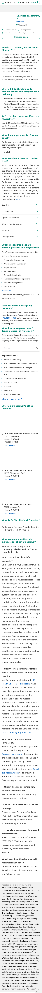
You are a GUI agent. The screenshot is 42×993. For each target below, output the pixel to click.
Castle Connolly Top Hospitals (16, 732)
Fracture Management (13, 282)
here (18, 199)
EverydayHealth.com (12, 754)
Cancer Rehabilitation (13, 275)
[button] (38, 2)
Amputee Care (10, 267)
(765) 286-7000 (21, 37)
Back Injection (10, 271)
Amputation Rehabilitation (15, 264)
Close (36, 992)
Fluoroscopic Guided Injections (17, 279)
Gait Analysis (9, 286)
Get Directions (10, 445)
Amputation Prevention (14, 260)
